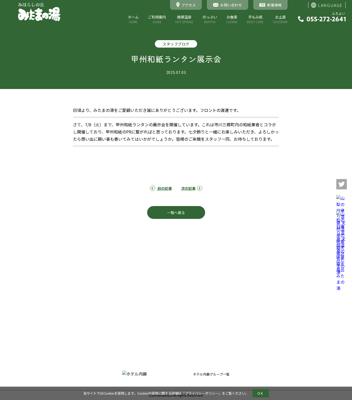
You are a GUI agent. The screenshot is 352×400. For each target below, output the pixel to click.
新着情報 (222, 272)
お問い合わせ (226, 311)
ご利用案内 (157, 19)
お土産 (280, 19)
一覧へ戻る (176, 212)
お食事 (232, 19)
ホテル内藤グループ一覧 (211, 374)
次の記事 (188, 188)
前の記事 (164, 188)
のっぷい (210, 19)
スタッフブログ (228, 282)
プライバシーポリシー (202, 393)
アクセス (222, 292)
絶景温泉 (184, 19)
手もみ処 (255, 19)
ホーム (133, 19)
